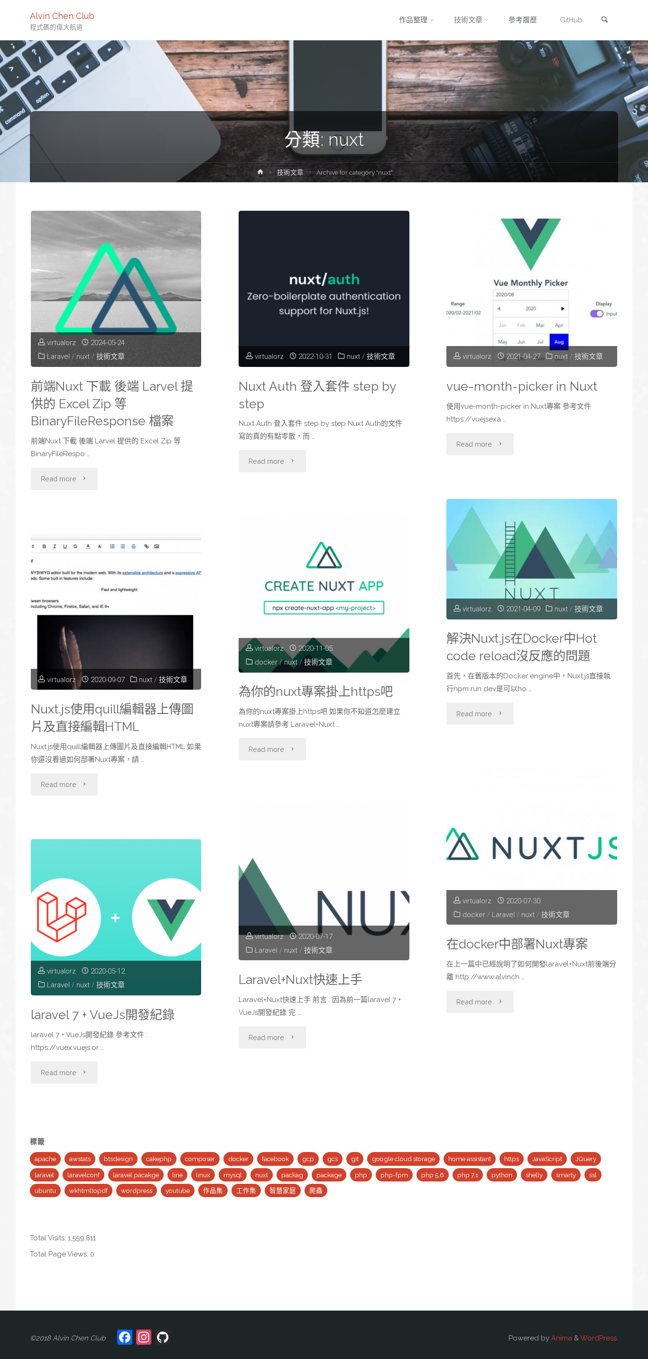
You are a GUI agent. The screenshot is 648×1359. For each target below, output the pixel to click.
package (329, 1175)
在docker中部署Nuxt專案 (517, 944)
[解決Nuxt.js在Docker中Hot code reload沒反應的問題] (531, 559)
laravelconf (83, 1175)
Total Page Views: (60, 1254)
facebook (275, 1158)
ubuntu (45, 1190)
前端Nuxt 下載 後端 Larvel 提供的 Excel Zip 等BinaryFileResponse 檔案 (112, 404)
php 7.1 (467, 1175)
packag (292, 1175)
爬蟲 (316, 1190)
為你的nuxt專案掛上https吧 (316, 691)
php (361, 1175)
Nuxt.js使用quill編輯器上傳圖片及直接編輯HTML (112, 718)
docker (266, 662)
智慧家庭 (282, 1190)
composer (200, 1158)
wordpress (136, 1190)
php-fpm (394, 1175)
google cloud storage (403, 1158)
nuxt (83, 356)
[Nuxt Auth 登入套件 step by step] (324, 289)
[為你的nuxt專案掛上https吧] (324, 594)
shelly (534, 1175)
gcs (332, 1158)
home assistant (469, 1158)
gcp (308, 1158)
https (511, 1158)
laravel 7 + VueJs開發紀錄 (103, 1014)
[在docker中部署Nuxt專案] (531, 847)
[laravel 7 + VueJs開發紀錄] (116, 917)
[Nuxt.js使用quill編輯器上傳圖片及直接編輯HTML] (116, 612)
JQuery (585, 1158)
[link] (604, 20)
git (355, 1158)
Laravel (58, 356)
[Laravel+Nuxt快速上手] (324, 882)
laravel (44, 1175)
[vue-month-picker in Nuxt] (531, 289)
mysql (232, 1175)
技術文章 (290, 172)
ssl (593, 1175)
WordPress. (599, 1338)
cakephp (159, 1158)
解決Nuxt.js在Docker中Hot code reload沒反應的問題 (521, 647)
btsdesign (118, 1158)
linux (203, 1175)
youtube (178, 1190)
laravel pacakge (136, 1175)
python (501, 1175)
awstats (80, 1158)
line (177, 1175)
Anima (560, 1338)
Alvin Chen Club (62, 15)
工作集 (246, 1190)
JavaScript (547, 1158)
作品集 (213, 1190)
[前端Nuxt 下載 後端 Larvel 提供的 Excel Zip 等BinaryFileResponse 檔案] (116, 289)
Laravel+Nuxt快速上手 (300, 979)
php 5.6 (432, 1175)
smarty (566, 1175)
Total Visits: (49, 1238)
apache (45, 1158)
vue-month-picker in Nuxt (521, 386)
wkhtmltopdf (88, 1190)
